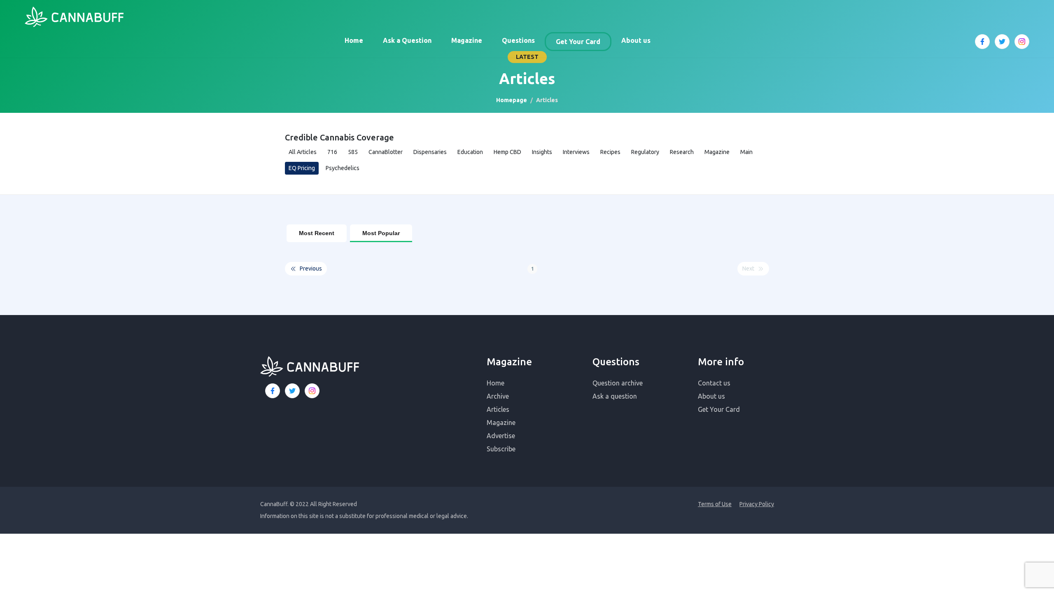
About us (636, 40)
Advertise (501, 435)
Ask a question (614, 396)
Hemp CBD (507, 152)
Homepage (511, 100)
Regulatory (645, 152)
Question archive (617, 383)
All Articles (303, 152)
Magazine (466, 40)
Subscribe (501, 449)
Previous (311, 268)
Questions (518, 40)
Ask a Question (407, 40)
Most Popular (381, 233)
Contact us (714, 383)
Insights (542, 152)
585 (353, 152)
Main (746, 152)
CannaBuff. (274, 504)
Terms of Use (715, 504)
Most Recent (316, 233)
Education (470, 152)
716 (332, 152)
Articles (498, 409)
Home (354, 40)
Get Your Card (578, 41)
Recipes (610, 152)
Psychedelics (342, 168)
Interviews (576, 152)
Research (682, 152)
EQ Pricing (302, 168)
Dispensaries (430, 152)
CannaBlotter (385, 152)
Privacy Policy (756, 504)
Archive (498, 396)
